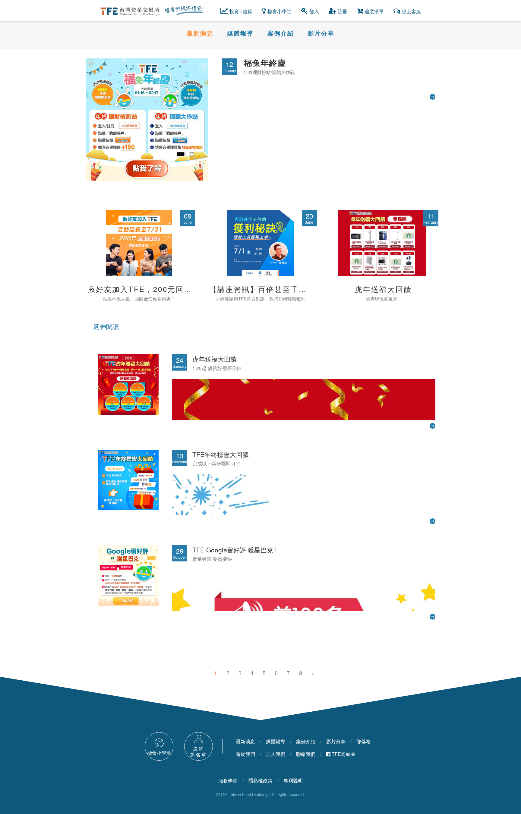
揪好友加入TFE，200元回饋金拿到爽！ (160, 289)
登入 (314, 11)
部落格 (363, 741)
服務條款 (228, 780)
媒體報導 (240, 33)
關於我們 (245, 753)
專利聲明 (293, 780)
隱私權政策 (260, 780)
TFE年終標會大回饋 (220, 454)
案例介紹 (280, 33)
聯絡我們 (305, 753)
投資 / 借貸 (240, 11)
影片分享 (321, 33)
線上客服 (411, 11)
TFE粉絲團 (342, 753)
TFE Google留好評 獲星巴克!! (234, 549)
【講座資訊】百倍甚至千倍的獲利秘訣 (278, 289)
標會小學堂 (279, 11)
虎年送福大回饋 (383, 289)
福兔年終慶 (265, 63)
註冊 (342, 11)
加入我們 (275, 753)
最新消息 (200, 33)
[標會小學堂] (164, 745)
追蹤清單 (374, 11)
